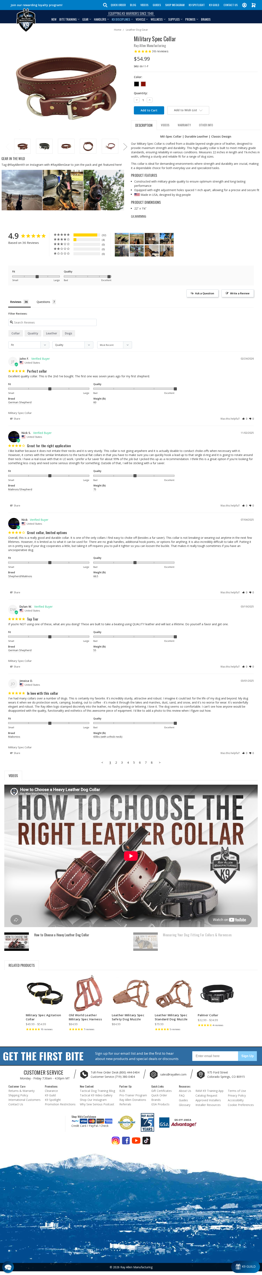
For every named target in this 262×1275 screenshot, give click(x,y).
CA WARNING (138, 216)
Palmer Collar (208, 1015)
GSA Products (160, 1104)
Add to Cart (88, 997)
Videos (144, 5)
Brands (206, 19)
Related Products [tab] (22, 965)
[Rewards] (245, 1267)
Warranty (184, 125)
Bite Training (68, 19)
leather (51, 333)
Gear (85, 19)
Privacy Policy (237, 1095)
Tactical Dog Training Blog (97, 1091)
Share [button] (16, 418)
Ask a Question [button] (204, 293)
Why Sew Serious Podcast (97, 1104)
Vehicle (140, 19)
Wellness (157, 19)
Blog (133, 5)
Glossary (184, 1105)
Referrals (125, 1104)
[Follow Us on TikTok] (146, 1142)
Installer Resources (208, 1105)
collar (15, 333)
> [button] (160, 762)
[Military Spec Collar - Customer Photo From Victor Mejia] (152, 238)
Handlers (100, 19)
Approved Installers (208, 1100)
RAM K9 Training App (209, 1091)
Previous (7, 146)
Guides (157, 5)
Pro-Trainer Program (133, 1095)
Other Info (206, 125)
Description (143, 125)
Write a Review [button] (240, 293)
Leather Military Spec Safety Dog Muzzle (128, 1017)
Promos (190, 19)
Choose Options (45, 997)
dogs (68, 333)
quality (33, 333)
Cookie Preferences (241, 1105)
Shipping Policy (18, 1095)
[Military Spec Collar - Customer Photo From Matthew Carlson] (152, 251)
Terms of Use (237, 1091)
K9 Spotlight (197, 5)
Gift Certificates (161, 1091)
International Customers (24, 1100)
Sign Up (247, 1056)
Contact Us (231, 5)
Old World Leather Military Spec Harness (85, 1017)
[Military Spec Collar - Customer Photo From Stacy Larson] (122, 238)
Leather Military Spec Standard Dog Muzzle (171, 1017)
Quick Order (118, 5)
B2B (122, 1091)
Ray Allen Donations (132, 1100)
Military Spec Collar (20, 413)
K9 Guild (214, 5)
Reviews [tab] (15, 302)
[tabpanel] (22, 146)
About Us (185, 1091)
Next (125, 146)
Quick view (45, 990)
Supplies (174, 19)
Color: (138, 77)
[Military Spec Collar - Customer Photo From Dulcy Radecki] (167, 238)
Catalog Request (206, 1095)
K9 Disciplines (121, 19)
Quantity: (141, 93)
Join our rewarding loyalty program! (36, 5)
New (53, 19)
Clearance (51, 1091)
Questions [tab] (43, 302)
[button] (244, 418)
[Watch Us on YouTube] (136, 1142)
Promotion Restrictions (60, 1104)
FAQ (182, 1095)
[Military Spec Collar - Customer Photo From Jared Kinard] (122, 251)
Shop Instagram (174, 5)
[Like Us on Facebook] (126, 1142)
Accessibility (236, 1100)
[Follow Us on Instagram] (116, 1142)
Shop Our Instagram (93, 1100)
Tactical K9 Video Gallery (96, 1095)
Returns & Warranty (21, 1091)
